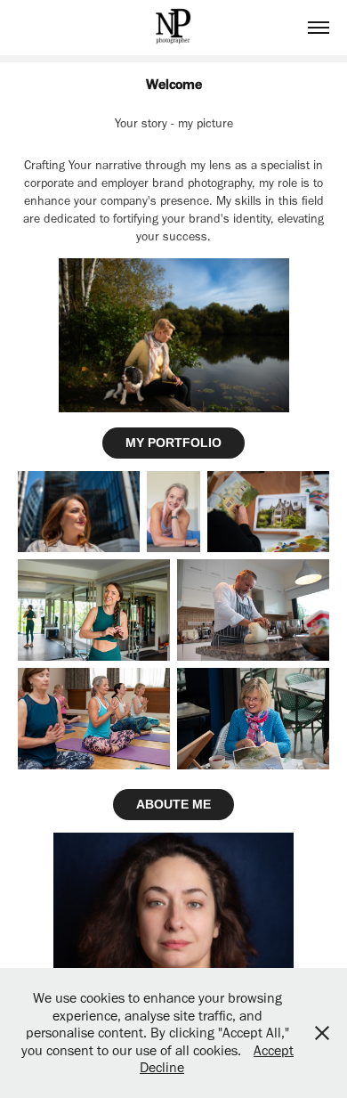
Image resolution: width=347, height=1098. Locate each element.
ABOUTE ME (173, 804)
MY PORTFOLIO (173, 442)
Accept (274, 1050)
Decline (162, 1067)
